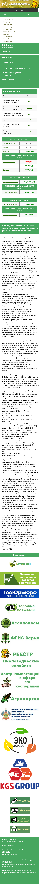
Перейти (29, 101)
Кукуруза (6, 151)
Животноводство (8, 19)
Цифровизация (8, 41)
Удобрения (6, 34)
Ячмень (5, 147)
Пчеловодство (7, 29)
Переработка (7, 39)
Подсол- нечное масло (10, 182)
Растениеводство (8, 27)
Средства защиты (9, 31)
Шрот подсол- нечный (10, 204)
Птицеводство (7, 22)
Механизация (7, 36)
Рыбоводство (7, 24)
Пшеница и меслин (9, 143)
